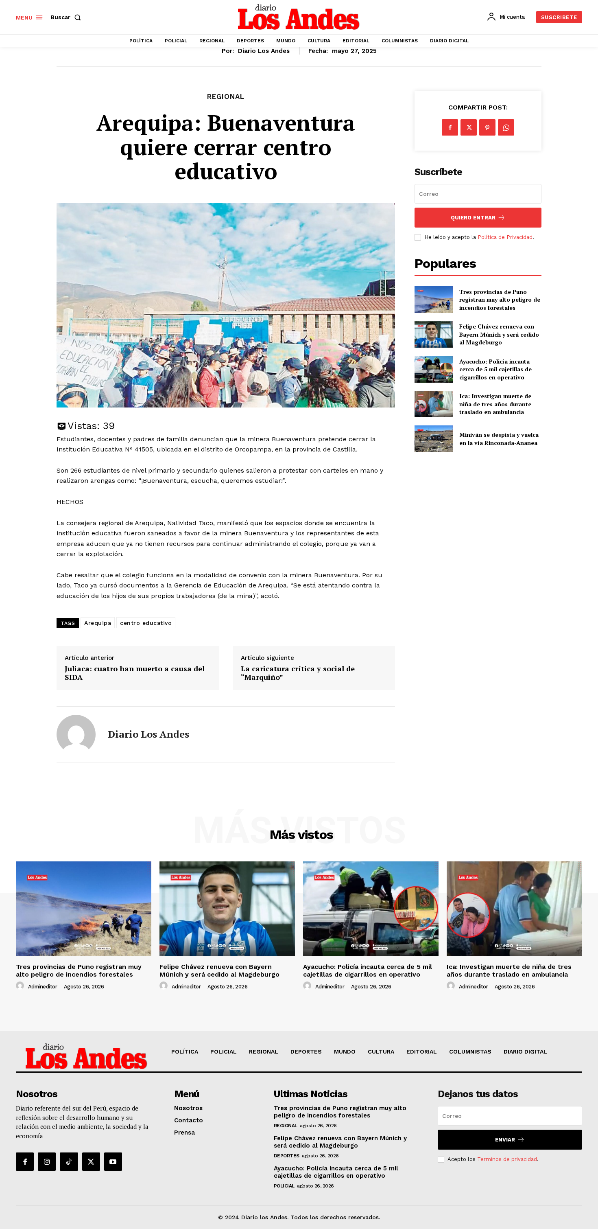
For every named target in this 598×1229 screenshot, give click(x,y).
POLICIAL (284, 1186)
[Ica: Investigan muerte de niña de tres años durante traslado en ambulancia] (433, 404)
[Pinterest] (487, 127)
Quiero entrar (473, 218)
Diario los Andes (264, 51)
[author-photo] (21, 985)
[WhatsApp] (506, 127)
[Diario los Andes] (76, 734)
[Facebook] (450, 127)
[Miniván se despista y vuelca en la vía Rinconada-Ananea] (433, 438)
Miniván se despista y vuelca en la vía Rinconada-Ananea (499, 439)
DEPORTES (286, 1156)
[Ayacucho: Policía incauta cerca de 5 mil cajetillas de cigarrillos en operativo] (433, 369)
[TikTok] (69, 1161)
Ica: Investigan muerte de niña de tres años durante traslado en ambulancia (495, 404)
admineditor (42, 987)
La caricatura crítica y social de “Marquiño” (298, 673)
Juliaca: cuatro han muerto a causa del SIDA (135, 673)
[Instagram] (47, 1161)
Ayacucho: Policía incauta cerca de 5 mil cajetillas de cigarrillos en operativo (495, 369)
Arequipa (97, 623)
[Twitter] (469, 127)
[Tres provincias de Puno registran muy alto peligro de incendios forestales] (433, 299)
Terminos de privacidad (507, 1159)
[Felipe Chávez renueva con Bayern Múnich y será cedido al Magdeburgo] (433, 334)
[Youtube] (113, 1161)
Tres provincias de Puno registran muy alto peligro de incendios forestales (499, 299)
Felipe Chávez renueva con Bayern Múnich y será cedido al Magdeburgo (499, 334)
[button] (67, 17)
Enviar (505, 1140)
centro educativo (146, 623)
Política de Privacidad (505, 237)
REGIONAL (225, 96)
